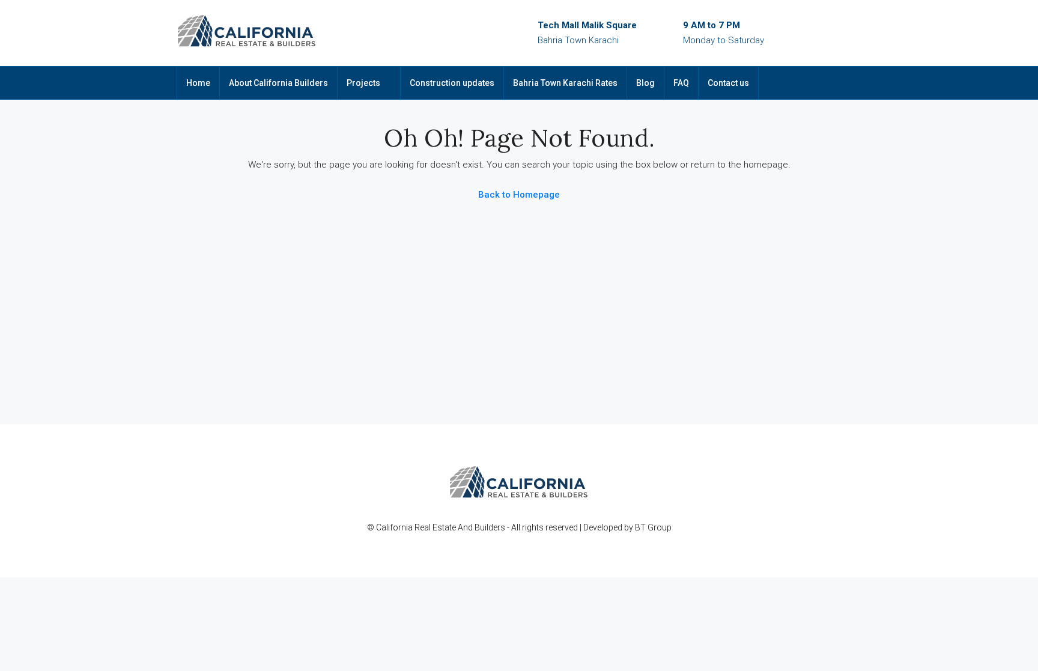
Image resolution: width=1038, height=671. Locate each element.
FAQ (681, 83)
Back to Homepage (519, 194)
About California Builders (278, 83)
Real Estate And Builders (460, 527)
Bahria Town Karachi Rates (565, 83)
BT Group (653, 527)
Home (198, 83)
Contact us (728, 83)
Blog (645, 83)
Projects (363, 83)
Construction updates (452, 83)
